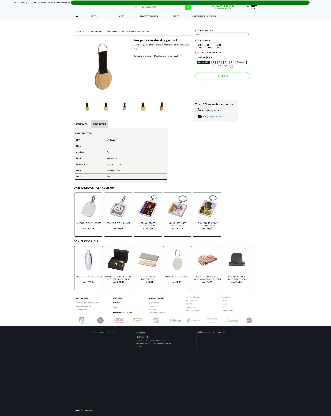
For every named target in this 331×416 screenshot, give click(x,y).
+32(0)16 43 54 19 (224, 5)
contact (102, 332)
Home (77, 16)
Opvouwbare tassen (83, 306)
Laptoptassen (81, 309)
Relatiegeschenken (149, 16)
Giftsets (189, 304)
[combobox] (158, 7)
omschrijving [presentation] (99, 124)
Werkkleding (190, 307)
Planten (115, 307)
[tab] (82, 124)
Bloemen (116, 302)
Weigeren (313, 3)
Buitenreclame (227, 310)
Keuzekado (118, 298)
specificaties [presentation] (82, 124)
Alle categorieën (156, 298)
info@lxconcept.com (212, 116)
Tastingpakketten (192, 297)
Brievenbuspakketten (122, 312)
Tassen (94, 16)
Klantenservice (222, 8)
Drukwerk (226, 297)
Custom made (82, 298)
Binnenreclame (191, 300)
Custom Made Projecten (204, 16)
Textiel (176, 16)
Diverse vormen (112, 31)
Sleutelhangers (96, 31)
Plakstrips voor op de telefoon (87, 303)
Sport (121, 16)
